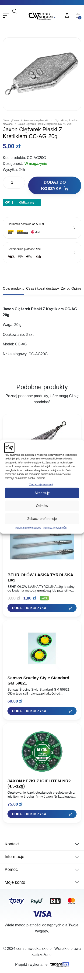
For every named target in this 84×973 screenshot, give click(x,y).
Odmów (42, 506)
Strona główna (11, 120)
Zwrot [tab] (65, 288)
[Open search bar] (14, 11)
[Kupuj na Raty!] (22, 202)
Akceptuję (42, 493)
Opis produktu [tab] (13, 288)
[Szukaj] (19, 17)
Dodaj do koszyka (53, 185)
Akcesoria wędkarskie (36, 120)
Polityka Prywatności (55, 527)
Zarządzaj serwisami (41, 484)
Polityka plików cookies (28, 527)
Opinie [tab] (76, 288)
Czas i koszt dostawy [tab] (42, 288)
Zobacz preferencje (42, 519)
